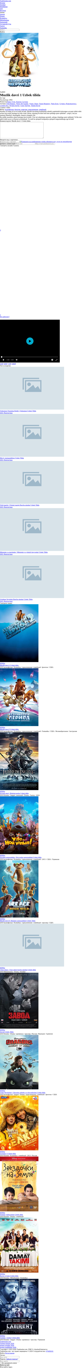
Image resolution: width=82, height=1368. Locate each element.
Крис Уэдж (11, 102)
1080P (14, 364)
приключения (33, 109)
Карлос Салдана (22, 102)
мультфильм (9, 109)
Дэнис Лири (33, 104)
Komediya (3, 18)
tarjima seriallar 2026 (7, 1345)
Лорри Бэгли (35, 106)
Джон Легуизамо (22, 104)
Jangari (2, 14)
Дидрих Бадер (14, 106)
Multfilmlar (4, 7)
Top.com (5, 1)
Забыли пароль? (12, 1359)
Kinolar (2, 3)
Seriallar (3, 5)
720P (9, 364)
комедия (24, 109)
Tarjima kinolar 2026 (7, 1343)
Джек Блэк (55, 104)
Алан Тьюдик (25, 106)
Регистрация (9, 1353)
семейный (42, 109)
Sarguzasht (3, 22)
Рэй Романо (11, 104)
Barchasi (3, 10)
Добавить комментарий (7, 144)
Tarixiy (2, 26)
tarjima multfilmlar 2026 (8, 1347)
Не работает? (5, 317)
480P (5, 364)
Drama (2, 16)
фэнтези (17, 109)
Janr (1, 9)
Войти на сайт (4, 1365)
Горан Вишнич (44, 104)
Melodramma (4, 20)
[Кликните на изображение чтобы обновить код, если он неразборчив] (46, 141)
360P (1, 364)
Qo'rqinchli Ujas (5, 24)
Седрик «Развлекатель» (67, 104)
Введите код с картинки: (9, 140)
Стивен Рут (4, 106)
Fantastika (3, 28)
